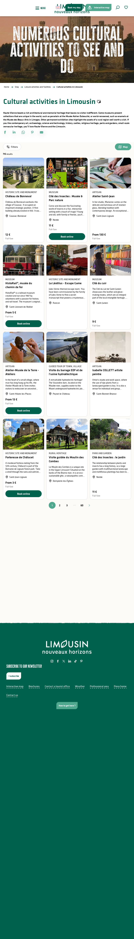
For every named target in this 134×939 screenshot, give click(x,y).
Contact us (12, 695)
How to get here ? (67, 705)
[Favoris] (126, 7)
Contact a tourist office (57, 686)
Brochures (34, 686)
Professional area (99, 686)
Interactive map (14, 686)
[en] (58, 7)
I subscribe (14, 676)
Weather (80, 686)
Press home (120, 686)
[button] (117, 7)
